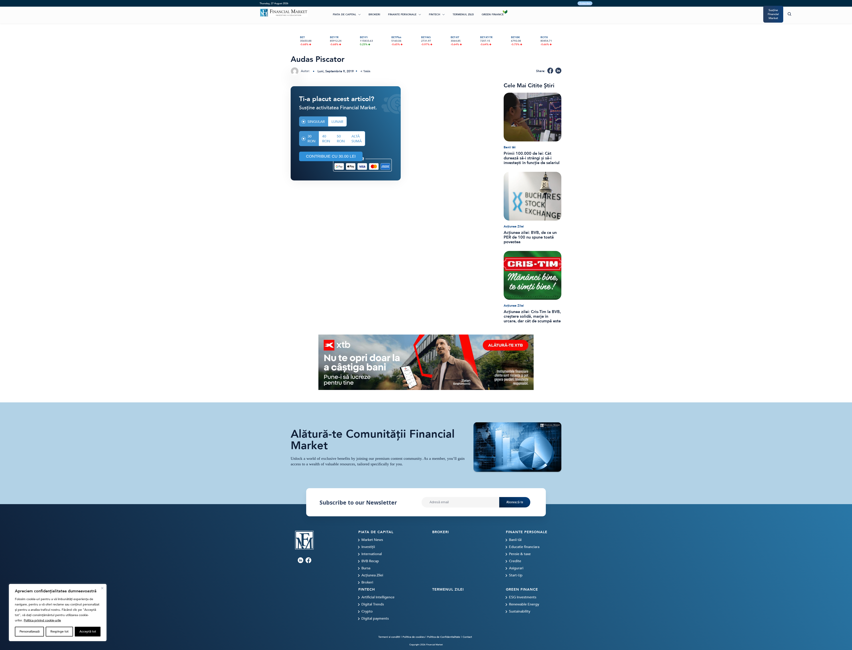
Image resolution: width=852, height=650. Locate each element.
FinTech (434, 14)
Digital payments (375, 618)
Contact (467, 637)
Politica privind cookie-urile (42, 620)
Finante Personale (402, 14)
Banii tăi (510, 147)
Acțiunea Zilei (514, 226)
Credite (515, 561)
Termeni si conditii (389, 637)
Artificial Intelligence (377, 597)
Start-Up (516, 575)
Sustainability (519, 611)
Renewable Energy (524, 604)
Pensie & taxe (520, 554)
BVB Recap (370, 561)
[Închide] (102, 588)
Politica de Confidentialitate (443, 637)
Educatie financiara (524, 546)
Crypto (367, 611)
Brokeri (374, 14)
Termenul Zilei (463, 14)
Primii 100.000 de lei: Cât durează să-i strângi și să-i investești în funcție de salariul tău (532, 158)
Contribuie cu (331, 156)
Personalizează (29, 631)
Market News (372, 539)
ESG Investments (522, 597)
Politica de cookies (413, 637)
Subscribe (585, 3)
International (371, 554)
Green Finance (493, 14)
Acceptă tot (87, 631)
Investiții (368, 546)
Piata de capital (344, 14)
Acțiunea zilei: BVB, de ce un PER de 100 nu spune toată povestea (530, 237)
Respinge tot (59, 631)
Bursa (365, 568)
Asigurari (516, 568)
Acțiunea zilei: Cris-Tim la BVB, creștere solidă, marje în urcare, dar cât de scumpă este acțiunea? (532, 316)
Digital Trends (372, 604)
